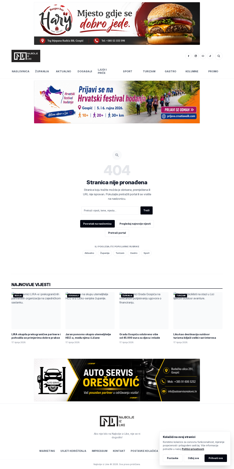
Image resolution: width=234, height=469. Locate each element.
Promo (213, 71)
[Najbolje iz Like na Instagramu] (196, 56)
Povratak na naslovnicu (97, 223)
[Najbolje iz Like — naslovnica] (25, 56)
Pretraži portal (117, 232)
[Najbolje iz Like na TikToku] (210, 56)
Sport (127, 71)
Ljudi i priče (102, 71)
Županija (42, 71)
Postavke (172, 458)
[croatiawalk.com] (117, 102)
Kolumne (192, 71)
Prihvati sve (216, 458)
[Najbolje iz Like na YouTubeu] (203, 56)
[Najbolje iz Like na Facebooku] (188, 56)
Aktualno (63, 71)
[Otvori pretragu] (219, 56)
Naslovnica (21, 71)
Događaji (85, 71)
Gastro (170, 71)
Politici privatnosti (193, 449)
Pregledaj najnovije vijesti (135, 223)
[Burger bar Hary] (117, 23)
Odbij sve (193, 458)
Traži (146, 210)
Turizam (149, 71)
